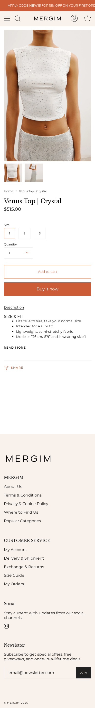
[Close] (87, 537)
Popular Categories (22, 521)
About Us (13, 486)
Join (81, 694)
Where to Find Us (21, 512)
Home (8, 191)
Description (14, 307)
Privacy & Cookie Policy (26, 503)
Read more (15, 347)
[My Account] (74, 18)
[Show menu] (7, 18)
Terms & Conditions (23, 495)
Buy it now (47, 289)
